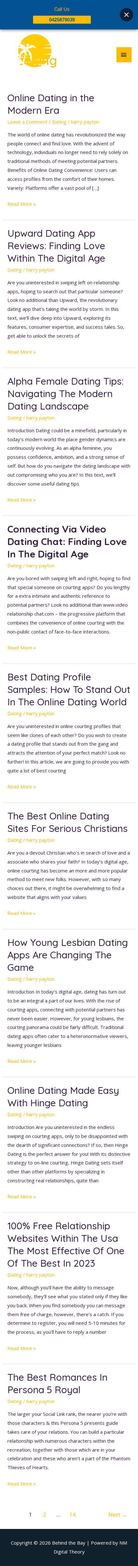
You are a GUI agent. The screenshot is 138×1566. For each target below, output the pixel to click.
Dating (59, 122)
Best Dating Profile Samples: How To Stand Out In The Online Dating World (68, 689)
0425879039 (62, 19)
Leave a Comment (27, 122)
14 (72, 1514)
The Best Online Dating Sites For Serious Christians (67, 822)
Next (117, 1514)
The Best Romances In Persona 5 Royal (57, 1383)
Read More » (21, 203)
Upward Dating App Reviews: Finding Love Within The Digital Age (56, 245)
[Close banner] (126, 14)
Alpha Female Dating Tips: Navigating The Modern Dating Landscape (65, 393)
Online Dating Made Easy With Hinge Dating (63, 1096)
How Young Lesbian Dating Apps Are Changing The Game (67, 954)
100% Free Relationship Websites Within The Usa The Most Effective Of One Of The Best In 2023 (66, 1244)
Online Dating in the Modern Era (50, 104)
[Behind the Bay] (28, 54)
